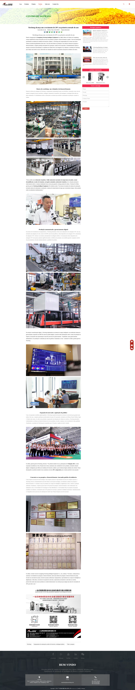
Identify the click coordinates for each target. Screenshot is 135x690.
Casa (20, 4)
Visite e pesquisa (70, 644)
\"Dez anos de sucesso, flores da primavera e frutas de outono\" (107, 57)
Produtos (26, 4)
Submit (85, 108)
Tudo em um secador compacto (101, 82)
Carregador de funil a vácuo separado (90, 82)
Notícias (40, 4)
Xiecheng (29, 644)
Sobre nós (47, 4)
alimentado (67, 29)
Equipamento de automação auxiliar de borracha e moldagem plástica (49, 644)
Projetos (34, 4)
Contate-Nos (55, 4)
